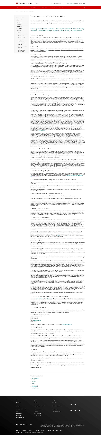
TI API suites (54, 402)
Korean (33, 383)
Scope (32, 29)
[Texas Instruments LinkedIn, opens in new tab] (71, 410)
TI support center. (42, 130)
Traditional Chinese (35, 388)
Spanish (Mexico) (35, 384)
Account (58, 29)
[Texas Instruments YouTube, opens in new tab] (79, 410)
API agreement (19, 26)
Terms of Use (76, 144)
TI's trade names (21, 35)
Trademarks (19, 32)
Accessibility (18, 430)
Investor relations (19, 413)
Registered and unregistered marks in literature (22, 43)
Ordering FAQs (54, 409)
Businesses (34, 30)
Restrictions (51, 29)
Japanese (33, 381)
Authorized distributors (56, 411)
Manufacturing (18, 415)
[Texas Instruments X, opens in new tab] (79, 404)
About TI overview (19, 402)
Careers (17, 404)
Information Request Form (67, 324)
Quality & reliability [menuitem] (43, 7)
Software (75, 29)
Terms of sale (36, 430)
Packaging (36, 411)
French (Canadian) (35, 378)
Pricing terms (19, 28)
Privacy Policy (39, 298)
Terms (45, 29)
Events (17, 411)
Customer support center (38, 409)
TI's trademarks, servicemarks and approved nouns (21, 50)
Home (17, 11)
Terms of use (19, 20)
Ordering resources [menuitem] (53, 7)
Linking (81, 29)
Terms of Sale (57, 238)
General (66, 30)
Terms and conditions (23, 11)
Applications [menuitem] (24, 7)
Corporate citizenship (20, 417)
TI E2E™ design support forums (39, 404)
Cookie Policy (46, 50)
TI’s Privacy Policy (37, 50)
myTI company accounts (56, 404)
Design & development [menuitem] (33, 7)
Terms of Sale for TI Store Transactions (69, 238)
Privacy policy (19, 22)
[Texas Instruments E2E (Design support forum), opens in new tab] (75, 410)
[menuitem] (84, 7)
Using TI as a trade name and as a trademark (21, 39)
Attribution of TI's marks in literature (22, 47)
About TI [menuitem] (60, 7)
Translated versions (76, 30)
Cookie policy (19, 24)
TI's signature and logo (22, 33)
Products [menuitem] (17, 7)
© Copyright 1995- (20, 432)
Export (61, 30)
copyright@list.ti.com (37, 320)
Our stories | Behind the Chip (21, 409)
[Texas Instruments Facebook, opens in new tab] (75, 404)
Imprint (61, 430)
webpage (58, 235)
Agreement (38, 29)
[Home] (24, 3)
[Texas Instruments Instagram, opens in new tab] (71, 404)
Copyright (55, 30)
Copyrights (19, 30)
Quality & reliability (37, 413)
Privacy (49, 30)
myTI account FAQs (37, 415)
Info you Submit (67, 29)
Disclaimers (42, 30)
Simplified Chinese (35, 386)
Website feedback (56, 430)
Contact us (36, 402)
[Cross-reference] (66, 7)
